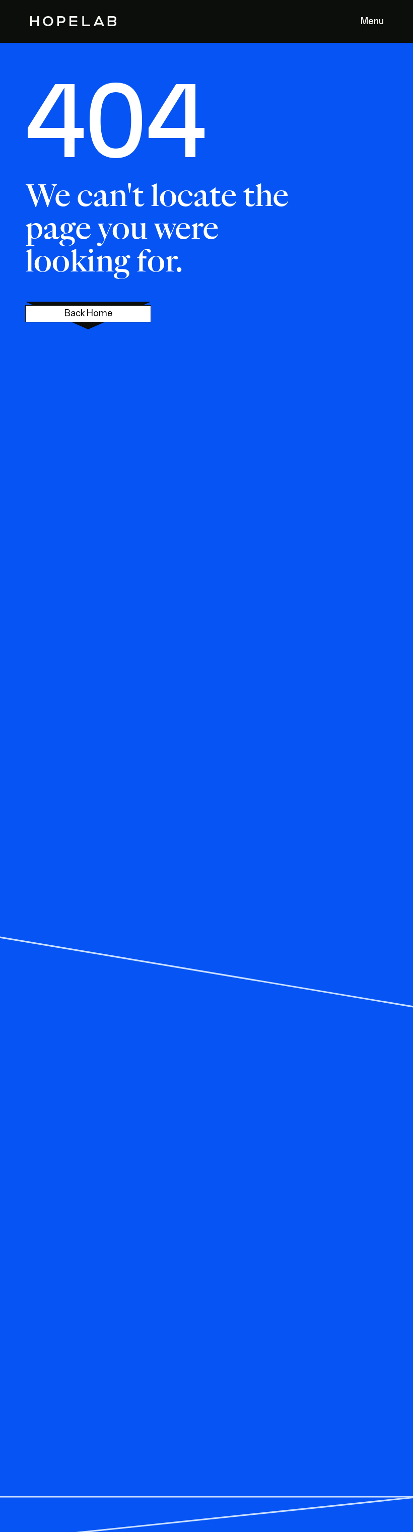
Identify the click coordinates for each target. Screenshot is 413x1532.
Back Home (88, 313)
